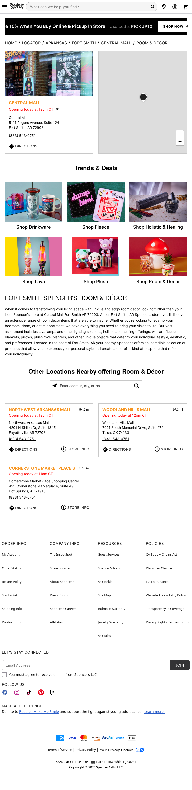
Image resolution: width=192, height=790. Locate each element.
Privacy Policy (86, 749)
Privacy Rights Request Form (167, 622)
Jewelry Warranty (111, 622)
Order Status (11, 568)
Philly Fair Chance (159, 568)
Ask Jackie (105, 581)
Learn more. (154, 711)
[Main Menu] (4, 6)
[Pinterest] (41, 692)
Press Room (59, 595)
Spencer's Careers (63, 608)
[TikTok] (29, 692)
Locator (31, 42)
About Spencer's (62, 581)
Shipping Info (12, 608)
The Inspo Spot (61, 554)
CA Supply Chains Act (161, 554)
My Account (11, 554)
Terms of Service (60, 749)
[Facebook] (5, 692)
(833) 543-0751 (22, 135)
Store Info (79, 449)
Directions (26, 146)
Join (180, 665)
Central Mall (116, 42)
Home (11, 42)
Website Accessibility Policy (166, 595)
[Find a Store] (164, 6)
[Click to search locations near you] (55, 385)
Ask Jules (104, 635)
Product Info (11, 622)
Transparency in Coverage (165, 608)
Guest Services (109, 554)
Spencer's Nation (111, 568)
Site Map (104, 595)
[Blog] (53, 692)
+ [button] (180, 134)
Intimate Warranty (112, 608)
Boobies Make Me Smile (39, 711)
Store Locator (60, 568)
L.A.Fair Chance (157, 581)
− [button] (180, 141)
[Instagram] (17, 692)
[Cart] (186, 7)
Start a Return (12, 595)
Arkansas (56, 42)
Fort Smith (84, 42)
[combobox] (91, 6)
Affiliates (56, 622)
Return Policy (12, 581)
